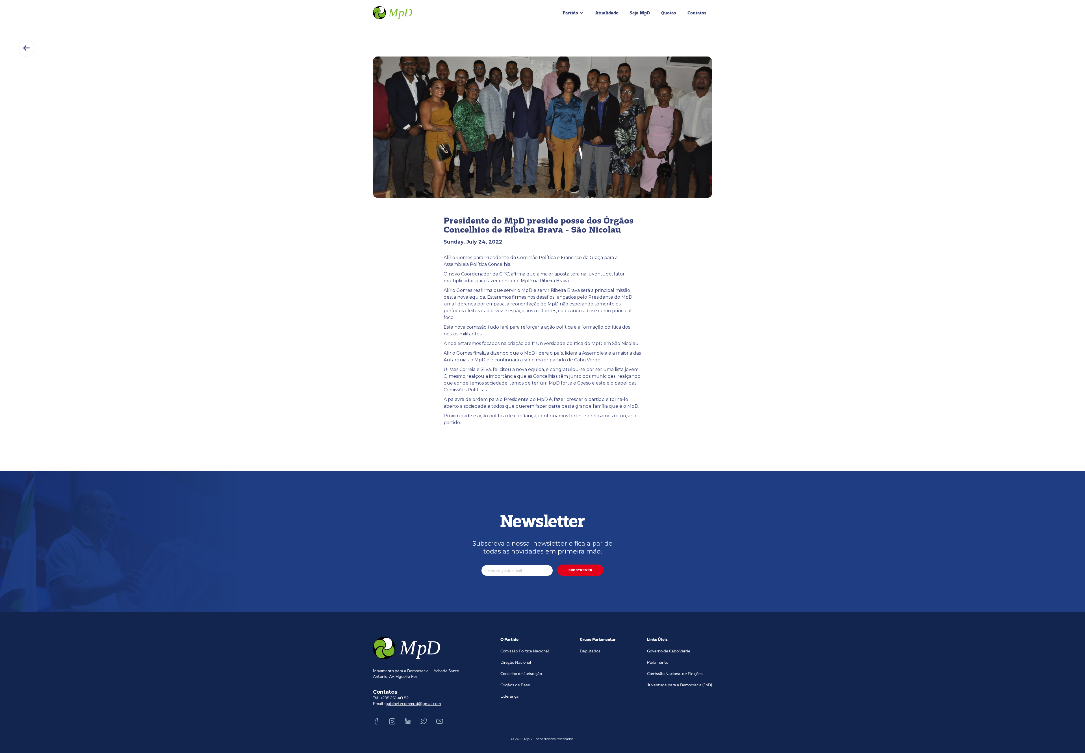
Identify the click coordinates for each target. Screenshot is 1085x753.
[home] (393, 12)
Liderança (509, 696)
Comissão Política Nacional (524, 651)
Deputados (590, 651)
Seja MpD (640, 13)
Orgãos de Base (515, 685)
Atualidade (606, 13)
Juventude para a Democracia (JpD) (679, 685)
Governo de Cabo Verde (668, 651)
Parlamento (657, 663)
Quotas (668, 13)
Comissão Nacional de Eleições (675, 674)
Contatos (696, 13)
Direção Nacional (515, 663)
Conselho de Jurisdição (521, 674)
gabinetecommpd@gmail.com (413, 704)
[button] (573, 13)
